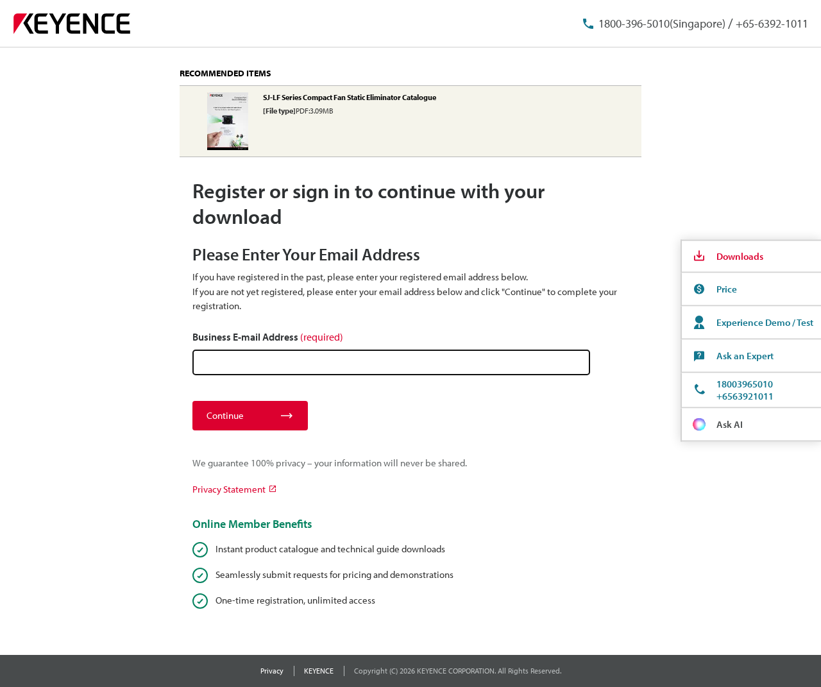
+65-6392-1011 (772, 23)
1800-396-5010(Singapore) (661, 23)
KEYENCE (319, 670)
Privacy (272, 670)
